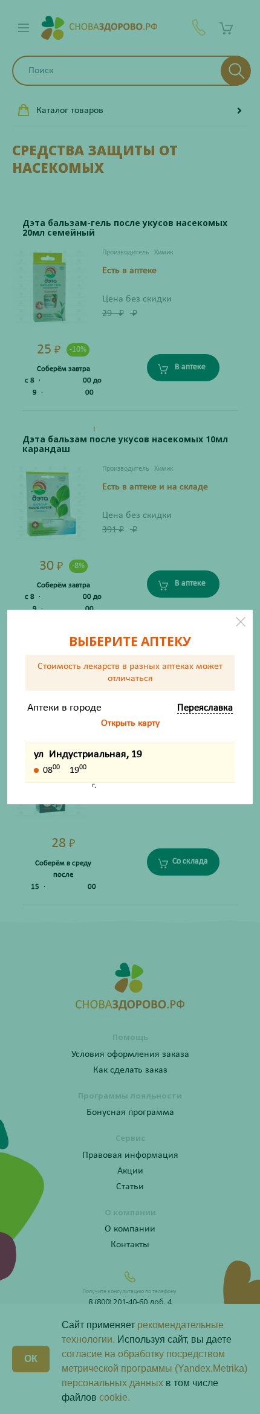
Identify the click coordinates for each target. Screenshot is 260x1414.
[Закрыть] (241, 622)
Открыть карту (130, 723)
